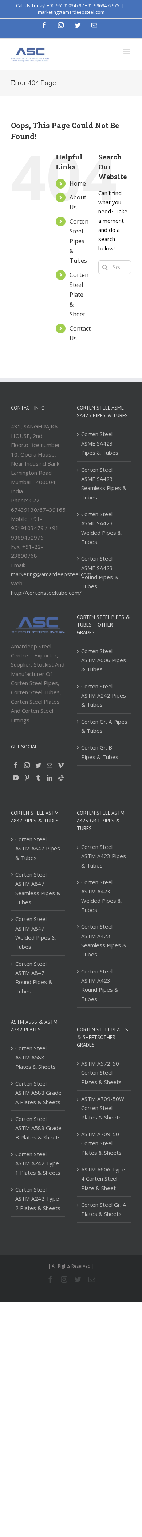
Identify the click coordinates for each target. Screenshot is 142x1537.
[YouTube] (16, 778)
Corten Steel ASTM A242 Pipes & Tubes (103, 695)
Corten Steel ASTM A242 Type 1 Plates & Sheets (37, 1163)
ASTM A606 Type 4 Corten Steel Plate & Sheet (103, 1179)
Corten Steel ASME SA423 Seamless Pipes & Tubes (103, 483)
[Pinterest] (27, 778)
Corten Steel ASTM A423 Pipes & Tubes (103, 856)
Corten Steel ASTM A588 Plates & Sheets (35, 1057)
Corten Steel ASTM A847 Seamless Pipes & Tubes (37, 888)
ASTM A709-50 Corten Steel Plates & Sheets (101, 1143)
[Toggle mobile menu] (127, 51)
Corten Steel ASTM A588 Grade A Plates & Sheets (38, 1093)
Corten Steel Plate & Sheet (79, 295)
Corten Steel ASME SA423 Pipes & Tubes (99, 443)
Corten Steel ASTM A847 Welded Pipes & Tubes (35, 932)
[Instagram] (27, 765)
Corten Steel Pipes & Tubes (79, 241)
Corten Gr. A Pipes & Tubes (104, 726)
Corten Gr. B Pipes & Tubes (99, 752)
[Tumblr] (38, 778)
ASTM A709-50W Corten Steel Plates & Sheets (102, 1108)
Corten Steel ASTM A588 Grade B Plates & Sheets (38, 1128)
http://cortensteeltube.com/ (46, 592)
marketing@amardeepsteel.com (71, 12)
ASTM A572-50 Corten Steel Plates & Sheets (101, 1073)
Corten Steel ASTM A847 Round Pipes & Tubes (33, 977)
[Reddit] (61, 778)
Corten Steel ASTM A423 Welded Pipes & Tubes (101, 895)
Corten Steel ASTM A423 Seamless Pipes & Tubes (103, 940)
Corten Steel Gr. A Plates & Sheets (103, 1209)
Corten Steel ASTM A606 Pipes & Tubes (103, 660)
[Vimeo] (61, 765)
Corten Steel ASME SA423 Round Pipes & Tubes (99, 572)
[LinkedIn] (49, 778)
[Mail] (49, 765)
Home (78, 183)
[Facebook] (16, 765)
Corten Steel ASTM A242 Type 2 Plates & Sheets (37, 1199)
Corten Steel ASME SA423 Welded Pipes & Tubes (101, 527)
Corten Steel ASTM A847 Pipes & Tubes (37, 848)
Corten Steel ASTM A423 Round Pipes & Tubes (99, 985)
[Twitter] (38, 765)
